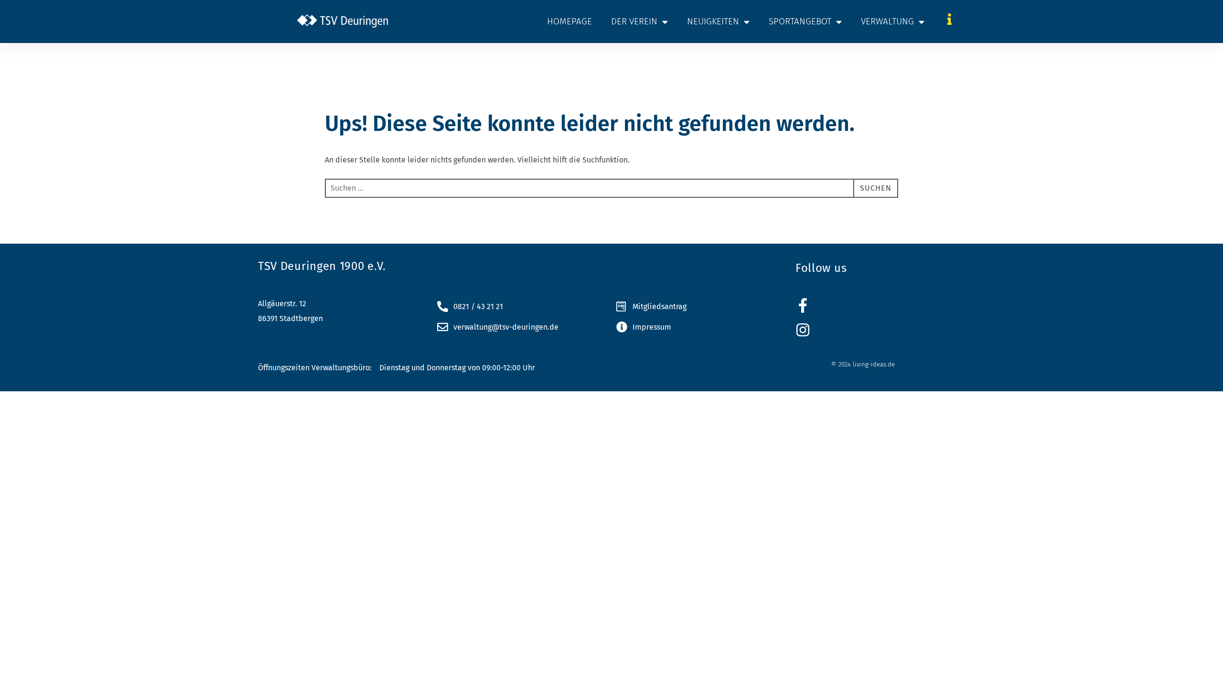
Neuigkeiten (713, 21)
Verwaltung (887, 21)
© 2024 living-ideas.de (863, 364)
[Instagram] (802, 329)
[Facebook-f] (802, 305)
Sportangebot (800, 21)
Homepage (569, 21)
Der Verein (634, 21)
